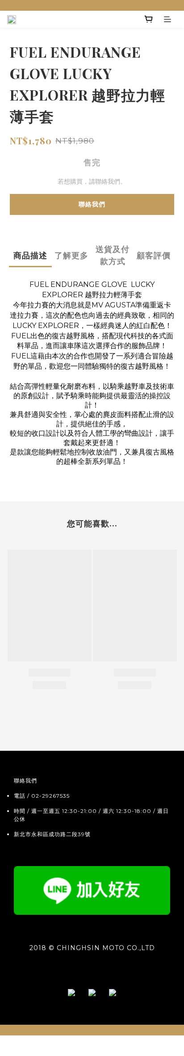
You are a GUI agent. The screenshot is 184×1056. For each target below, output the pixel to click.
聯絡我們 (92, 204)
